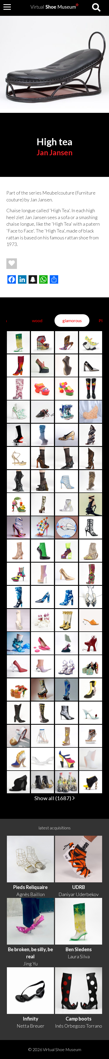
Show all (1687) (53, 798)
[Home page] (54, 6)
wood (37, 320)
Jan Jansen (54, 152)
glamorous (72, 320)
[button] (7, 6)
